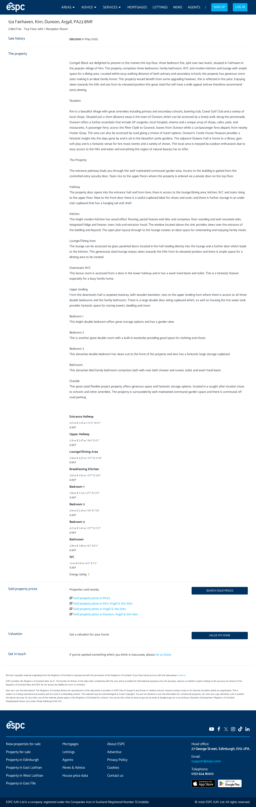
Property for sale (18, 752)
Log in (240, 7)
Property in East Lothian (24, 768)
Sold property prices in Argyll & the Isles (99, 609)
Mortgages (137, 7)
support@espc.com (206, 761)
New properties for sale (23, 744)
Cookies (113, 768)
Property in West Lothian (24, 776)
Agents (194, 7)
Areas (66, 7)
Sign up (219, 7)
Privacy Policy (117, 760)
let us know (163, 654)
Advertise (114, 752)
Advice (87, 7)
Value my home (219, 635)
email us (181, 675)
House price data (75, 776)
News (177, 7)
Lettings (160, 7)
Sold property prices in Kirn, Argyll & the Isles (102, 603)
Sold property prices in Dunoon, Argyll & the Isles (105, 614)
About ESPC (116, 744)
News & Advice (73, 768)
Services (110, 7)
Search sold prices (219, 590)
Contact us (115, 776)
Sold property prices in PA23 (91, 598)
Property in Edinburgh (22, 760)
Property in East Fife (21, 783)
